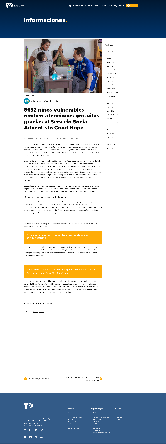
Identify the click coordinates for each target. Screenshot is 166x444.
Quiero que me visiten (74, 414)
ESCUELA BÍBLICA (79, 5)
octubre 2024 (111, 96)
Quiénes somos (72, 423)
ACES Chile (95, 412)
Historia (70, 419)
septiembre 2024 (112, 100)
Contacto (71, 425)
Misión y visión (72, 421)
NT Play (94, 425)
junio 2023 (110, 133)
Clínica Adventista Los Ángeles (100, 417)
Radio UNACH (96, 428)
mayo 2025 (110, 81)
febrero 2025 (111, 88)
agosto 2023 (111, 126)
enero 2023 (111, 148)
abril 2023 (110, 141)
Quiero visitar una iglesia (75, 417)
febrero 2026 (111, 62)
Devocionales (120, 412)
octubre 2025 (111, 74)
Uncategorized (38, 312)
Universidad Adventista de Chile (100, 432)
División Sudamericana (98, 419)
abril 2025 (110, 85)
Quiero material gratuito (75, 412)
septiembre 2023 (112, 122)
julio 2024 (110, 103)
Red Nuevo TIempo (97, 430)
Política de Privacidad (74, 428)
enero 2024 (111, 111)
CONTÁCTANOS (106, 5)
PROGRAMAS (93, 5)
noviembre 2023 (112, 115)
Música (118, 414)
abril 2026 (110, 55)
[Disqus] (62, 346)
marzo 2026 (111, 59)
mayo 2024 (110, 107)
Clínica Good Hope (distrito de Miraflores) (70, 150)
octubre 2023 (111, 118)
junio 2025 (110, 77)
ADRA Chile (95, 414)
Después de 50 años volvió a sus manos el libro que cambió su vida (82, 379)
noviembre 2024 (112, 92)
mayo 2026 (110, 51)
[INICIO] (70, 5)
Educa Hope (95, 421)
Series (118, 419)
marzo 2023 (111, 145)
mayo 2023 (110, 137)
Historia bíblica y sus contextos (38, 379)
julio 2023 (110, 130)
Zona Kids (119, 417)
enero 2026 (111, 66)
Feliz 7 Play (95, 423)
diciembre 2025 (112, 70)
